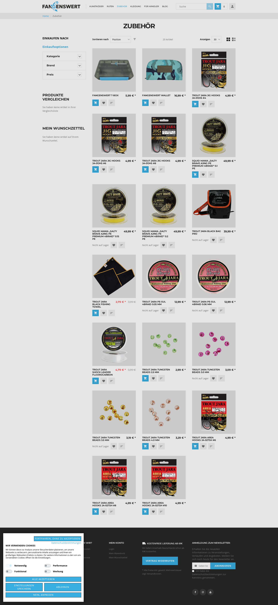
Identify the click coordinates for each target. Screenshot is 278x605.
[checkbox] (47, 565)
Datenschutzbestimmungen (66, 542)
